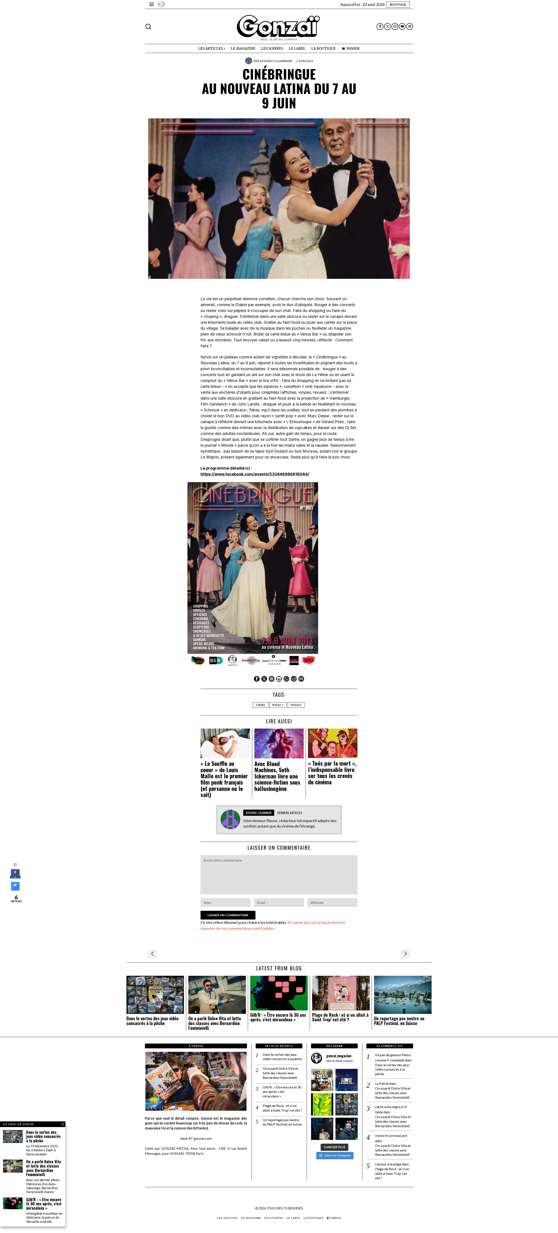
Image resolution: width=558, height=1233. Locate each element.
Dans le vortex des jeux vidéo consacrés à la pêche (152, 1021)
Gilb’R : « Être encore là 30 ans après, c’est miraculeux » (278, 1017)
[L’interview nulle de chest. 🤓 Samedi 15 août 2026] (322, 1080)
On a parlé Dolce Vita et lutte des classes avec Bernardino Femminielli (214, 1023)
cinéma (260, 705)
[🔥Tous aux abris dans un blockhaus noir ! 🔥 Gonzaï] (322, 1104)
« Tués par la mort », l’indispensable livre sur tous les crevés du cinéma (332, 772)
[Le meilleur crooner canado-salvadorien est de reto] (322, 1129)
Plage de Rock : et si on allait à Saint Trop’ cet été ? (340, 1017)
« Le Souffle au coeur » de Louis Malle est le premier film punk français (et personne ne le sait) (224, 779)
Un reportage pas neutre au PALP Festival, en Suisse (399, 1021)
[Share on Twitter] (15, 889)
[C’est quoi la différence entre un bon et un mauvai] (346, 1080)
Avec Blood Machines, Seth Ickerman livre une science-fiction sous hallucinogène (277, 776)
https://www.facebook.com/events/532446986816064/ (255, 474)
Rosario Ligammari (276, 61)
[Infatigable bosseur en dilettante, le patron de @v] (346, 1129)
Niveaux (296, 705)
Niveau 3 (278, 705)
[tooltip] (380, 26)
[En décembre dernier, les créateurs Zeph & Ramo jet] (346, 1104)
